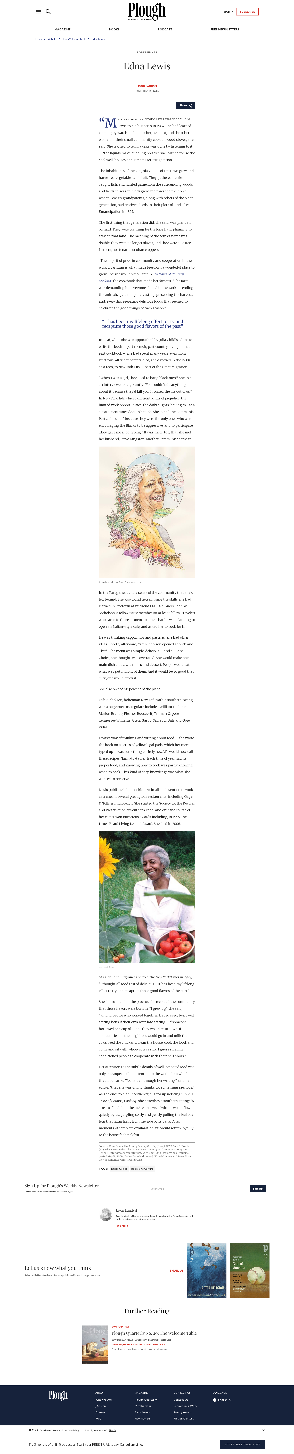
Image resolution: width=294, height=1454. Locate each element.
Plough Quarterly (146, 1399)
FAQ (98, 1418)
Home (39, 38)
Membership (143, 1405)
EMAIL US (176, 1270)
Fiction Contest (184, 1418)
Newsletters (143, 1418)
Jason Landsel (147, 86)
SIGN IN (229, 11)
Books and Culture (142, 1168)
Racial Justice (119, 1168)
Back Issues (142, 1412)
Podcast (165, 29)
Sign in (112, 1430)
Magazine (63, 29)
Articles (52, 38)
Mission (100, 1405)
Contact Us (181, 1399)
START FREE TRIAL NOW (242, 1444)
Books (114, 29)
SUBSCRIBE (247, 11)
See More (122, 1225)
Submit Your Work (186, 1405)
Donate (100, 1412)
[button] (38, 11)
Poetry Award (183, 1412)
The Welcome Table (74, 38)
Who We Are (103, 1399)
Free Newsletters (225, 29)
